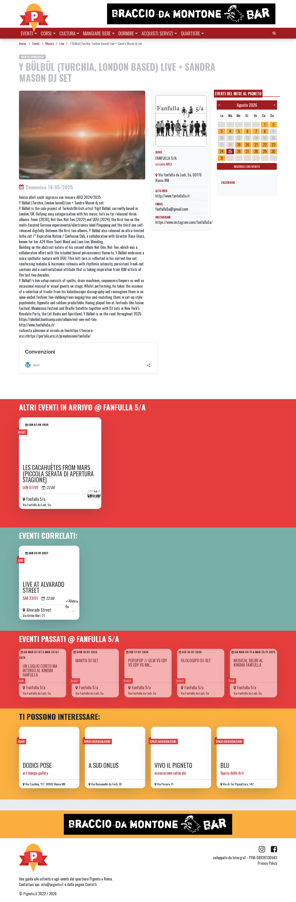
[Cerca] (274, 32)
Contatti (91, 884)
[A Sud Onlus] (115, 743)
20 (247, 145)
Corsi (46, 33)
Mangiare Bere (97, 33)
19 (238, 145)
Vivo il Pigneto (173, 765)
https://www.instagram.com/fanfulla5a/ (184, 222)
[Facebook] (274, 849)
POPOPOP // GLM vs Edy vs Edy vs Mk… (147, 662)
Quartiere (190, 33)
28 (256, 151)
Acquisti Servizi (157, 33)
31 (221, 158)
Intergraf (239, 857)
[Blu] (247, 743)
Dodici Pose (37, 765)
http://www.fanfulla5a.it (172, 196)
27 (247, 151)
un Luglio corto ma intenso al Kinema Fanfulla (40, 670)
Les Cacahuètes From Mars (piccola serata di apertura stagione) (58, 473)
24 (222, 151)
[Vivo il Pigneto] (181, 743)
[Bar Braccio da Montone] (191, 13)
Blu (224, 765)
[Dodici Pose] (49, 743)
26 (239, 151)
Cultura (67, 33)
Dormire (126, 33)
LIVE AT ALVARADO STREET (43, 587)
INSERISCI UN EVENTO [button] (247, 166)
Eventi (27, 33)
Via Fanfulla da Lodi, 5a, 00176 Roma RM (178, 177)
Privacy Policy (267, 863)
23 (273, 145)
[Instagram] (265, 849)
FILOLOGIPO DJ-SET (196, 660)
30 (273, 151)
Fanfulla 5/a (166, 158)
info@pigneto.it (52, 884)
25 (230, 151)
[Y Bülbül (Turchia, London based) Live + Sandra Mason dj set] (82, 134)
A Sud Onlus (103, 765)
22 (265, 145)
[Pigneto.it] (34, 13)
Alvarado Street (38, 610)
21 (256, 145)
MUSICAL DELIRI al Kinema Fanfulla (248, 662)
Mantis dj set (87, 660)
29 (265, 151)
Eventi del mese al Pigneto (238, 93)
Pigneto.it (30, 893)
